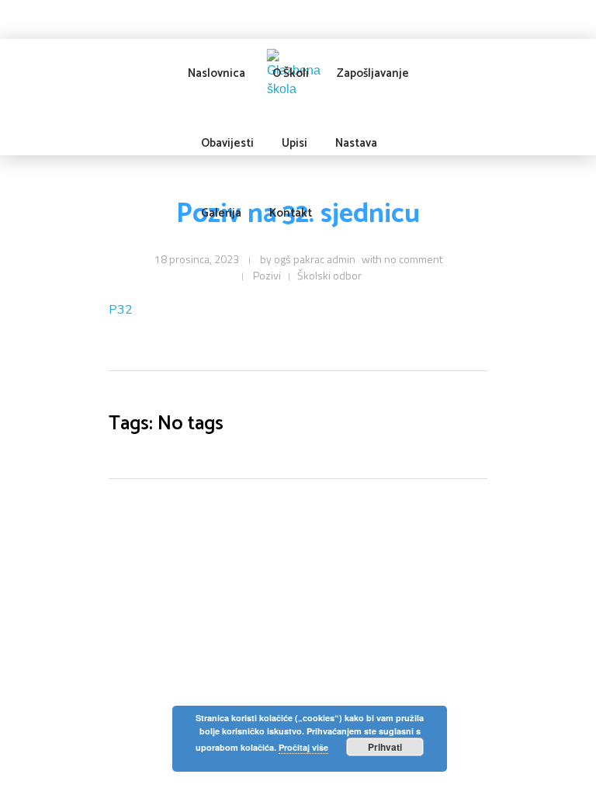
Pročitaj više (303, 747)
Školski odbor (329, 275)
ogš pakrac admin (314, 259)
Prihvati (385, 747)
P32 (121, 309)
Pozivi (267, 275)
